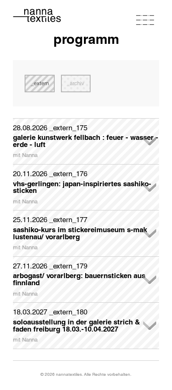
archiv (77, 83)
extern (41, 83)
